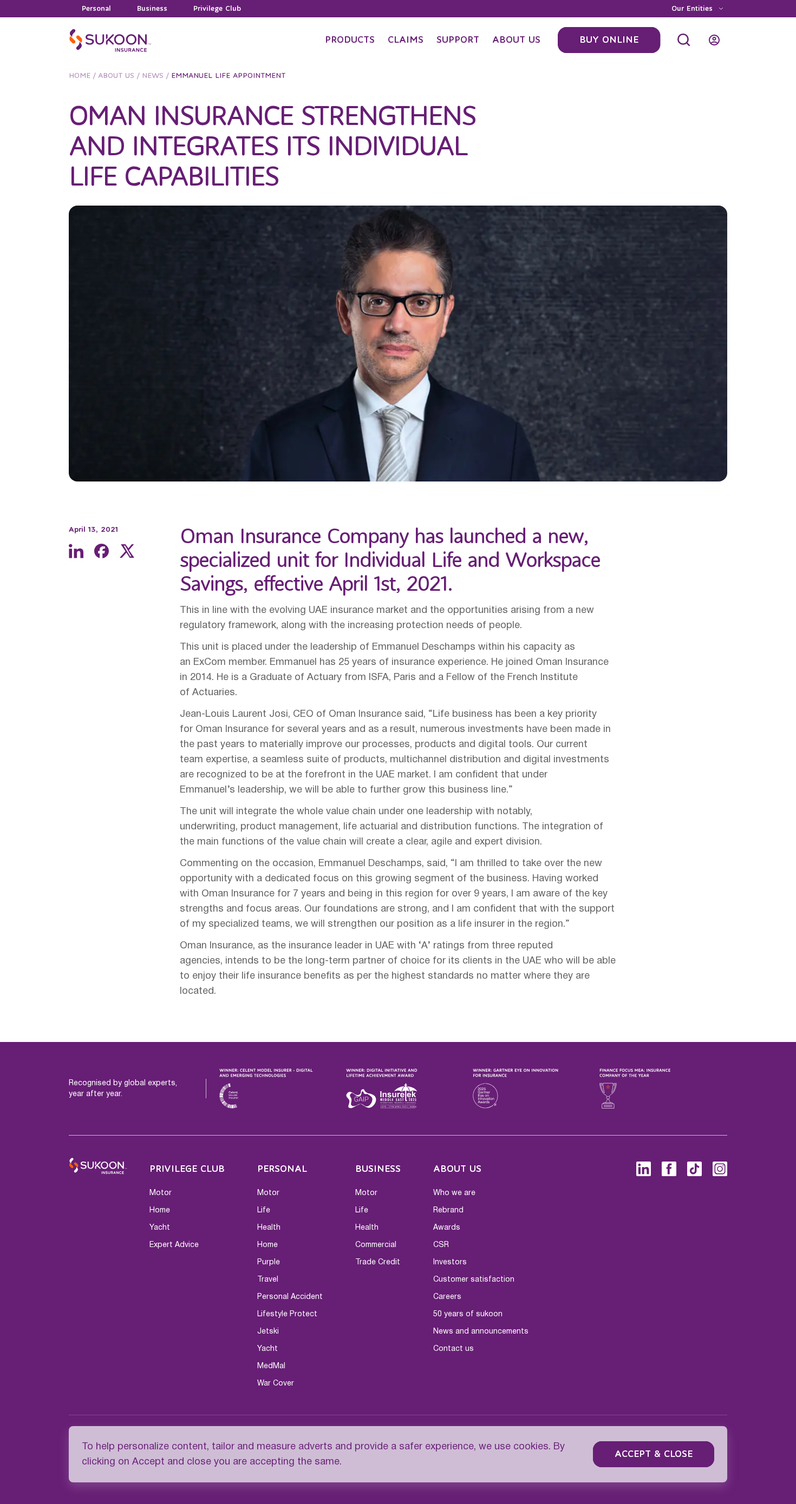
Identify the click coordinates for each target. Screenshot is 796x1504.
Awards (446, 1227)
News (153, 75)
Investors (450, 1262)
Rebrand (448, 1210)
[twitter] (127, 551)
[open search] (684, 40)
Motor (160, 1193)
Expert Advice (174, 1245)
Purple (268, 1262)
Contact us (453, 1349)
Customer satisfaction (473, 1279)
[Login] (714, 40)
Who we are (454, 1193)
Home (79, 75)
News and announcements (481, 1331)
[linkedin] (76, 551)
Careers (447, 1297)
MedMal (271, 1366)
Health (268, 1227)
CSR (441, 1245)
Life (263, 1210)
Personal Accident (290, 1297)
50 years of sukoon (468, 1314)
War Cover (275, 1383)
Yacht (159, 1227)
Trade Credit (377, 1262)
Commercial (375, 1245)
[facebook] (101, 551)
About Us (116, 75)
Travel (267, 1279)
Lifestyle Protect (287, 1314)
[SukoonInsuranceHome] (110, 40)
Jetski (268, 1331)
